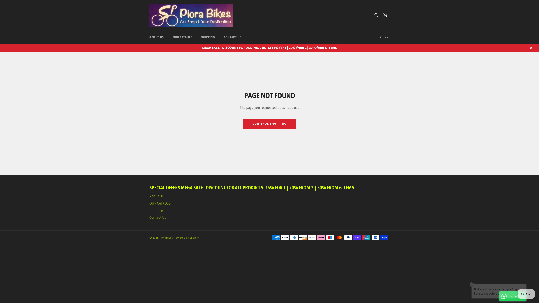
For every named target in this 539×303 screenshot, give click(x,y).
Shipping (208, 37)
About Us (156, 37)
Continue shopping (269, 124)
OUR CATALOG (182, 37)
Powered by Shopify (186, 237)
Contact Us (232, 37)
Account (385, 37)
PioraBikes (166, 237)
